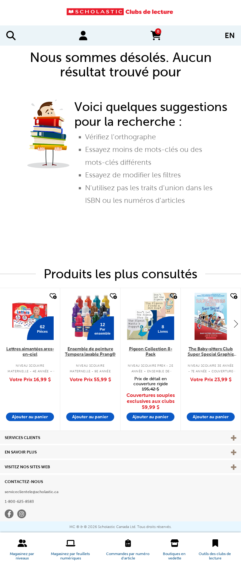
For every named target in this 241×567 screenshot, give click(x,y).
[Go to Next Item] (236, 323)
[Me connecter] (83, 35)
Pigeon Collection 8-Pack (150, 351)
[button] (22, 549)
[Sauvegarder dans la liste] (52, 296)
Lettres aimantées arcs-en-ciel (30, 351)
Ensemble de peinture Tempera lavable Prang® (90, 351)
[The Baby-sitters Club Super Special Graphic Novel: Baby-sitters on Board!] (211, 316)
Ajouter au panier (30, 416)
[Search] (11, 35)
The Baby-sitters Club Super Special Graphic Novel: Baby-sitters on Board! (211, 351)
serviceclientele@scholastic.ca (31, 492)
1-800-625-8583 (19, 501)
